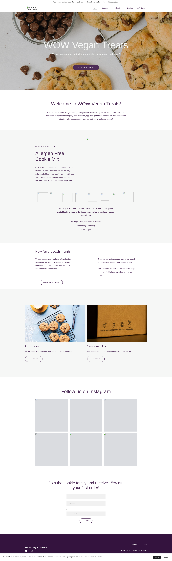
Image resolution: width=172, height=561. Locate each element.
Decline (166, 557)
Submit (86, 521)
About (117, 8)
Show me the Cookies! (86, 67)
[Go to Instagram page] (32, 551)
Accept (157, 557)
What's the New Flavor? (51, 282)
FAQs (134, 544)
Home (95, 8)
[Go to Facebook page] (26, 551)
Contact (130, 8)
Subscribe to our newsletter (81, 2)
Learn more (34, 359)
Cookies (104, 8)
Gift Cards (141, 8)
